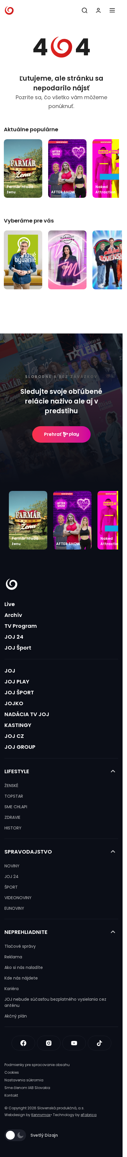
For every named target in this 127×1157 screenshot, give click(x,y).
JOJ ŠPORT (19, 692)
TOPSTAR (13, 796)
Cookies (11, 1072)
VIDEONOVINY (18, 898)
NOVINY (11, 866)
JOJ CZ (14, 736)
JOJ (9, 670)
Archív (13, 615)
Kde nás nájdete (21, 978)
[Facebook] (23, 1043)
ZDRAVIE (12, 817)
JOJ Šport (17, 647)
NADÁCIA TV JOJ (26, 714)
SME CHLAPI (15, 807)
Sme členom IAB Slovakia (27, 1087)
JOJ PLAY (16, 681)
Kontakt (11, 1095)
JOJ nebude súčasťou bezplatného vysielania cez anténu (55, 1002)
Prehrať (52, 434)
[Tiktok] (99, 1043)
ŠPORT (11, 887)
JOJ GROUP (19, 747)
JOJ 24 (13, 636)
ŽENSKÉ (11, 786)
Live (9, 604)
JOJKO (13, 703)
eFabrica (89, 1114)
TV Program (20, 626)
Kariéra (11, 989)
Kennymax (41, 1114)
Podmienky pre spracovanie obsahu (37, 1064)
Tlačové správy (20, 946)
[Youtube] (74, 1043)
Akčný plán (15, 1016)
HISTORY (13, 828)
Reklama (13, 957)
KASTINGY (17, 725)
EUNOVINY (14, 908)
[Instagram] (49, 1043)
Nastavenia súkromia (23, 1080)
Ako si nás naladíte (23, 967)
